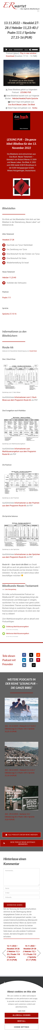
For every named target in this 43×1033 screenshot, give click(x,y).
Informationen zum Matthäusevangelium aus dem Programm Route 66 (19, 451)
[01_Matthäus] (21, 416)
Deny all (21, 1021)
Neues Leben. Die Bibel (25, 104)
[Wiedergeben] (6, 50)
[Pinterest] (38, 660)
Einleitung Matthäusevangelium (17, 626)
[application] (21, 49)
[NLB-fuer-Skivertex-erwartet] (21, 179)
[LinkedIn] (24, 660)
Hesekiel (22, 98)
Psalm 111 (6, 298)
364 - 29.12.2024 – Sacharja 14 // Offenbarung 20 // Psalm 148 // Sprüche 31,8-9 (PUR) (19, 816)
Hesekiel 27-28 (8, 240)
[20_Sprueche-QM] (21, 521)
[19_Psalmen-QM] (21, 470)
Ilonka (34, 108)
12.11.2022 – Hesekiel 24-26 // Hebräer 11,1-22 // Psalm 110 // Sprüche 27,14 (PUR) (13, 953)
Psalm (28, 98)
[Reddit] (38, 654)
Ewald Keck (33, 351)
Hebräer (15, 98)
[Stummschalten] (30, 50)
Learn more (21, 1011)
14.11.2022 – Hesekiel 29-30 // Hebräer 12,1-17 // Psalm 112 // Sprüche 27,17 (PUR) (29, 953)
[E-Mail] (33, 665)
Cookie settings (21, 1027)
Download (10, 56)
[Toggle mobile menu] (38, 11)
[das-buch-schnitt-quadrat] (21, 114)
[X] (31, 654)
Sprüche (34, 98)
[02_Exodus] (21, 364)
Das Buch (12, 104)
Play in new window (28, 53)
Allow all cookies (21, 1015)
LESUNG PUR (25, 92)
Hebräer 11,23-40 (9, 277)
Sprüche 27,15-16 (9, 314)
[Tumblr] (31, 660)
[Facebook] (24, 654)
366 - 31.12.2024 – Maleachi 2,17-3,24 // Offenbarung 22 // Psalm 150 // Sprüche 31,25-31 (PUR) (20, 728)
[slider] (35, 49)
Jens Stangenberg (10, 589)
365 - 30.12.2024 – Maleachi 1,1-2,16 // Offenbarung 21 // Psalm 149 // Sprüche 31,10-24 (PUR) (20, 772)
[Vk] (24, 665)
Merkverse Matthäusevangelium (17, 633)
